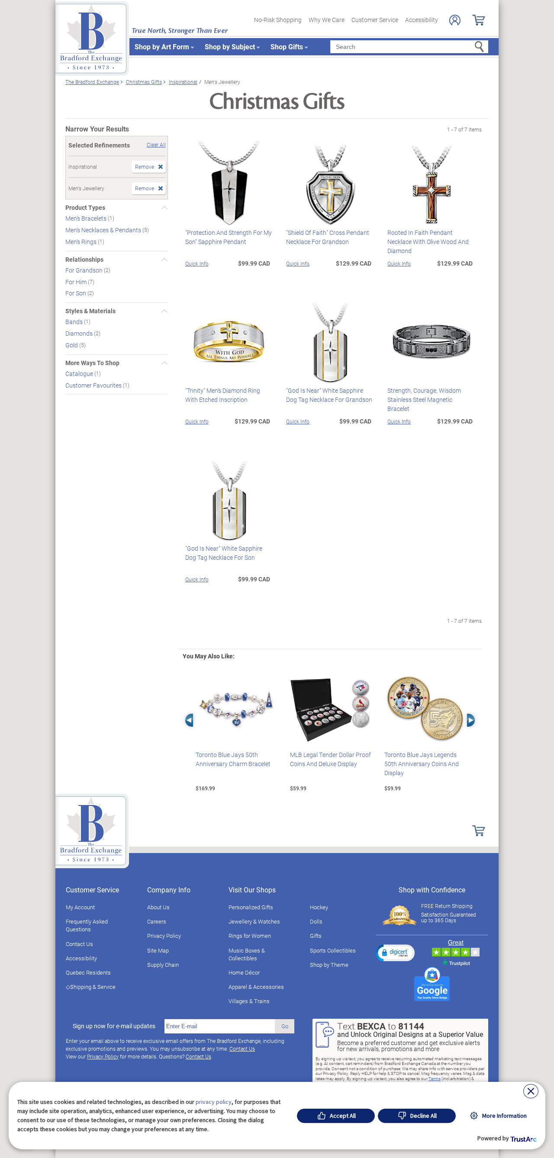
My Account (80, 907)
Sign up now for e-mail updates (114, 1026)
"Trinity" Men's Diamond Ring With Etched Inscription (222, 395)
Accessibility (421, 20)
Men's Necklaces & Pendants (103, 230)
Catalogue (79, 373)
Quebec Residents (88, 972)
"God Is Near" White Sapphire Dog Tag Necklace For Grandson (329, 395)
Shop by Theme (329, 965)
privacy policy (214, 1102)
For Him (76, 281)
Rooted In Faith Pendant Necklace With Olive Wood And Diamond (428, 241)
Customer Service (374, 20)
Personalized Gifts (251, 907)
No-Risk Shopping (278, 20)
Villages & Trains (249, 1001)
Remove (144, 166)
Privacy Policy (164, 936)
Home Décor (244, 972)
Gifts (316, 936)
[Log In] (454, 20)
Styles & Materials (90, 311)
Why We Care (327, 20)
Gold (72, 345)
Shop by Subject (230, 46)
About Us (158, 907)
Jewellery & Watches (254, 921)
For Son (76, 293)
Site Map (158, 950)
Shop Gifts (287, 46)
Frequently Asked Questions (87, 925)
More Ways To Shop (92, 363)
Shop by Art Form (162, 46)
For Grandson (84, 270)
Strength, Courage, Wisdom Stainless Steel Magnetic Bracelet (424, 399)
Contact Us (79, 944)
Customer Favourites (94, 385)
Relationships (84, 259)
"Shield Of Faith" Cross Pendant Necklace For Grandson (327, 237)
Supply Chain (163, 965)
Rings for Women (250, 936)
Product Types (85, 208)
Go (284, 1026)
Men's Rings (81, 241)
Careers (156, 921)
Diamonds (79, 333)
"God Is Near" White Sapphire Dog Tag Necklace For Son (223, 552)
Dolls (316, 921)
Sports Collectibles (333, 950)
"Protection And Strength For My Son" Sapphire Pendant (228, 237)
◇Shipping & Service (91, 987)
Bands (74, 322)
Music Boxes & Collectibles (247, 954)
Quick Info (197, 263)
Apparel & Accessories (256, 987)
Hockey (319, 907)
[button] (395, 952)
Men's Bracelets (86, 218)
